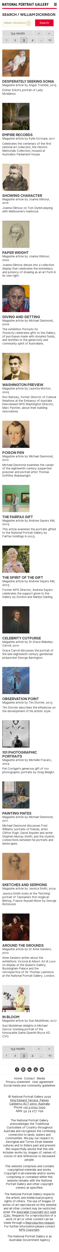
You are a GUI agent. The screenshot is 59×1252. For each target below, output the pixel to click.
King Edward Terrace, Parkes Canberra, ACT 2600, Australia (29, 1102)
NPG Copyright (29, 1230)
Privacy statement (18, 1082)
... (41, 40)
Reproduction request (39, 1223)
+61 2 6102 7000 (34, 1107)
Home (18, 1078)
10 (49, 40)
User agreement (42, 1082)
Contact (29, 1078)
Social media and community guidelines (29, 1085)
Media (41, 1078)
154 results (18, 33)
